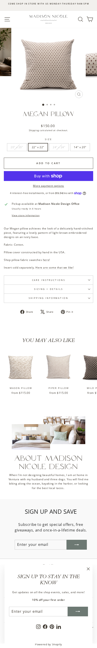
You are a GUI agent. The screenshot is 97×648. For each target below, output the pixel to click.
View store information (25, 215)
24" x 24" (59, 147)
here (46, 260)
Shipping (34, 130)
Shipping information (48, 298)
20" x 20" (17, 147)
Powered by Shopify (48, 644)
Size (48, 139)
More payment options (48, 186)
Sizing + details (48, 289)
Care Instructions (48, 280)
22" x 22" (38, 147)
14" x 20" (80, 147)
